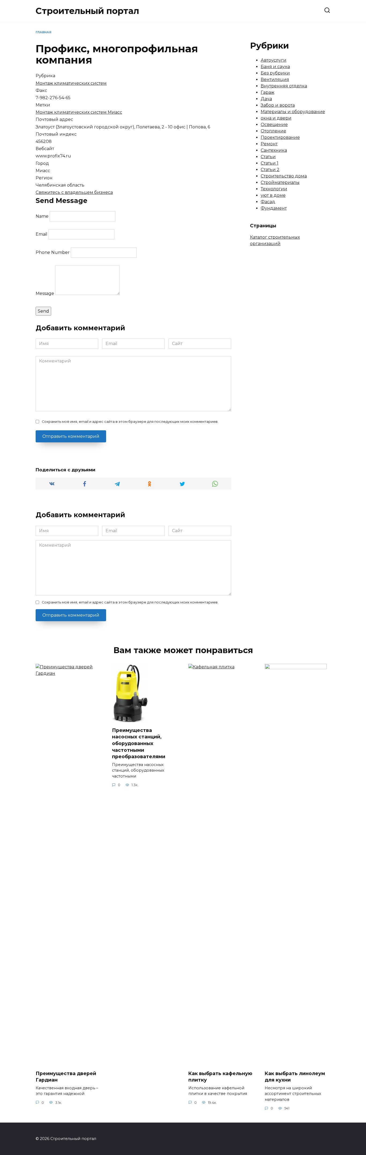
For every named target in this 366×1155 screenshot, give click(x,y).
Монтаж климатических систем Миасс (79, 112)
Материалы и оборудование (293, 111)
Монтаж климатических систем (71, 83)
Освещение (274, 124)
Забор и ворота (278, 105)
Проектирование (280, 137)
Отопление (273, 131)
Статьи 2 (270, 169)
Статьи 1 (269, 163)
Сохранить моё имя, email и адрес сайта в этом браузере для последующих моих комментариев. (130, 422)
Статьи (268, 156)
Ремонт (269, 143)
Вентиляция (275, 79)
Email (41, 234)
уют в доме (273, 195)
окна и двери (276, 118)
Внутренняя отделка (284, 85)
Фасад (268, 201)
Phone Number (53, 252)
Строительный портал (87, 11)
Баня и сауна (275, 66)
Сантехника (274, 150)
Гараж (267, 92)
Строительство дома (284, 176)
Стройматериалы (280, 182)
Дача (266, 98)
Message (45, 293)
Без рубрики (275, 73)
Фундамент (274, 208)
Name (42, 216)
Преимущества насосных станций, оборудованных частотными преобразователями (138, 743)
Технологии (274, 188)
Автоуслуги (273, 60)
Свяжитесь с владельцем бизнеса (74, 192)
